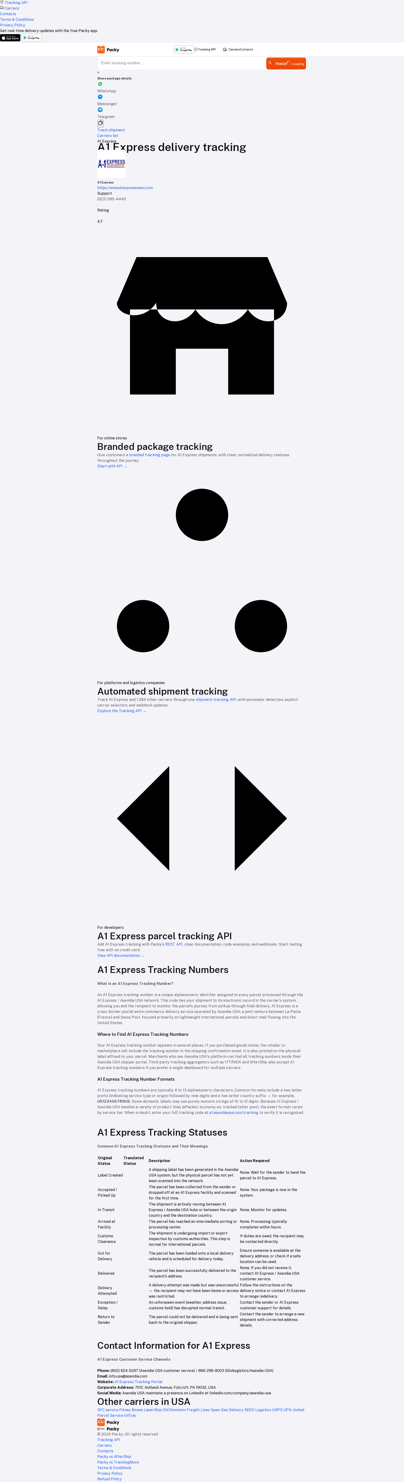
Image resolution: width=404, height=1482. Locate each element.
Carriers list (107, 135)
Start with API (112, 466)
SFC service (108, 1410)
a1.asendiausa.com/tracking (233, 1112)
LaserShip (153, 1410)
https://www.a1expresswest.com (125, 188)
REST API (174, 944)
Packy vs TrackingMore (118, 1462)
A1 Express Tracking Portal (138, 1382)
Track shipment (111, 130)
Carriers (234, 49)
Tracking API (207, 49)
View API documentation (121, 955)
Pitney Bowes (131, 1410)
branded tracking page (149, 455)
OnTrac (130, 1415)
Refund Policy (109, 1479)
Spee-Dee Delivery (227, 1410)
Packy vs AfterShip (114, 1456)
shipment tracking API (216, 699)
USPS (277, 1410)
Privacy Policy (110, 1473)
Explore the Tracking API (121, 711)
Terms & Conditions (114, 1468)
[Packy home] (108, 49)
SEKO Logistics (258, 1410)
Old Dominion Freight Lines (187, 1410)
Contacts (246, 49)
